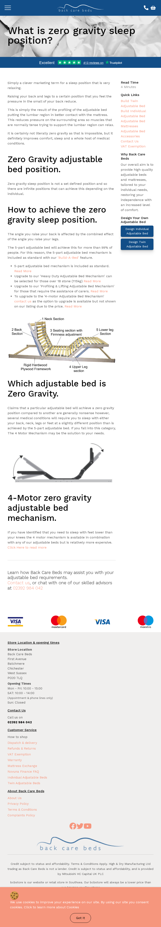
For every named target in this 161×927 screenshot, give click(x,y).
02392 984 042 (28, 588)
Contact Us (130, 141)
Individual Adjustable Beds (27, 777)
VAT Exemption (133, 146)
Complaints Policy (21, 815)
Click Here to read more (27, 547)
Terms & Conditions (22, 809)
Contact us (19, 582)
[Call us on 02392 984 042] (145, 7)
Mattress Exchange (22, 766)
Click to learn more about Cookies (51, 907)
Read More (22, 271)
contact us (22, 301)
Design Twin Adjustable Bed (137, 244)
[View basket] (152, 7)
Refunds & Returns (22, 748)
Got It (80, 918)
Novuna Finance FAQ (23, 771)
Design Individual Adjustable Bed (137, 231)
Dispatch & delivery (22, 743)
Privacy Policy (18, 804)
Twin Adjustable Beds (24, 783)
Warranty (15, 760)
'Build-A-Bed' (68, 258)
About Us (15, 798)
